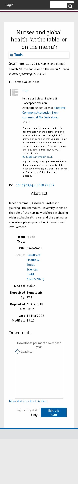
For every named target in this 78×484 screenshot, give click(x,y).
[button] (54, 412)
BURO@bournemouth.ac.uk (37, 156)
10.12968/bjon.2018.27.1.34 (35, 185)
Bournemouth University (9, 15)
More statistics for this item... (29, 401)
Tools (18, 54)
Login (9, 5)
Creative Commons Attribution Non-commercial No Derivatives (44, 112)
